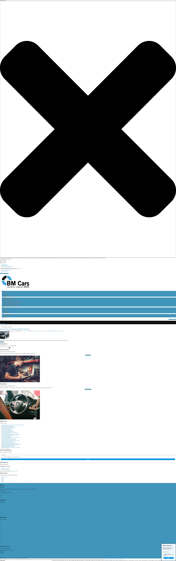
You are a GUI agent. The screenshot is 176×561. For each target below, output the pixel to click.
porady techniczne (9, 314)
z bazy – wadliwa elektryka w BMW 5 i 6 (11, 303)
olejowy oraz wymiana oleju (7, 425)
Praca (4, 508)
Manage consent (2, 560)
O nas (4, 505)
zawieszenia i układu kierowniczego (8, 427)
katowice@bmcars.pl (3, 553)
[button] (88, 129)
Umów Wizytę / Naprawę (172, 319)
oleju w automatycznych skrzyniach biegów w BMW (11, 544)
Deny (4, 268)
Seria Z (3, 481)
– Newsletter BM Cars (9, 315)
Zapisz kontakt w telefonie (5, 556)
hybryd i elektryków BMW (7, 441)
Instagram (3, 494)
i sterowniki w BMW (7, 430)
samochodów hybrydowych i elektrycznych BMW (10, 534)
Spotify (3, 467)
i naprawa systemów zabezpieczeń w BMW (9, 532)
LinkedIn (3, 497)
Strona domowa (4, 325)
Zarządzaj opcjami (4, 264)
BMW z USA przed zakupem (9, 305)
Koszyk (5, 310)
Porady (3, 313)
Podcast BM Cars (6, 514)
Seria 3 (3, 478)
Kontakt (3, 317)
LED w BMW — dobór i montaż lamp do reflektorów (11, 447)
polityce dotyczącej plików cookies (117, 559)
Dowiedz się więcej (3, 490)
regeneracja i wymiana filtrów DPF (9, 522)
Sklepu (6, 312)
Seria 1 (3, 477)
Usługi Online (4, 510)
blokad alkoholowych (6, 433)
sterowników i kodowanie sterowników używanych (12, 437)
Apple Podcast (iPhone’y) (5, 469)
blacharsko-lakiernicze (6, 438)
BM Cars (7, 295)
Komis (3, 512)
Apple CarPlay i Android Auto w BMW (9, 531)
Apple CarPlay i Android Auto (7, 428)
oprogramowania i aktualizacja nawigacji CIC (10, 521)
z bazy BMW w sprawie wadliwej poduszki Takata (12, 302)
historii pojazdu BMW (9, 300)
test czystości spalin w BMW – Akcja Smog (11, 304)
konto (5, 311)
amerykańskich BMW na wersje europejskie (10, 444)
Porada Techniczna (8, 298)
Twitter (3, 496)
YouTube (3, 495)
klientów (6, 294)
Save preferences (13, 268)
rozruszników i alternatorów (8, 431)
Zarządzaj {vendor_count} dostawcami (7, 266)
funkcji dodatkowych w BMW (8, 446)
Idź (9, 347)
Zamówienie (5, 309)
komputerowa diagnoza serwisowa (8, 429)
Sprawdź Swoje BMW (88, 389)
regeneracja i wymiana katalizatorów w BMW (10, 440)
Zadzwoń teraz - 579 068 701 (4, 273)
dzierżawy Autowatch (8, 296)
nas (4, 291)
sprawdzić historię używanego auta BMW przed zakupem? (15, 329)
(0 (7, 551)
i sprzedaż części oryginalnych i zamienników (9, 432)
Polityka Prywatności (7, 509)
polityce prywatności (108, 559)
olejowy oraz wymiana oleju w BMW (8, 542)
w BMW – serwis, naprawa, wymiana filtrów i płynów (12, 529)
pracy (5, 293)
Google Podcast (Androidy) (6, 468)
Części (5, 308)
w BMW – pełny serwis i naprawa (9, 442)
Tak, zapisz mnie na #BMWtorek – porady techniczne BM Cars (168, 555)
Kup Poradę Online (88, 355)
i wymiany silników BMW (7, 435)
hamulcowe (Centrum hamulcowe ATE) (9, 426)
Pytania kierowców (4, 476)
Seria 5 (3, 479)
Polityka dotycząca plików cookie (7, 270)
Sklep (2, 511)
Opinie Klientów (6, 506)
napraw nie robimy (5, 527)
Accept (1, 268)
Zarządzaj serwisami (5, 265)
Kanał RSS (3, 498)
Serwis (3, 290)
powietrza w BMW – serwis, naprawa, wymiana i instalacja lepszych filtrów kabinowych (16, 528)
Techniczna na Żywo (8, 299)
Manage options (7, 268)
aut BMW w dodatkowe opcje (8, 445)
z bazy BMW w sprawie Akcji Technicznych (11, 301)
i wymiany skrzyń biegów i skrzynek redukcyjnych (11, 434)
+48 (7, 552)
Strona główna (4, 503)
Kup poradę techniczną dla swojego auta (10, 513)
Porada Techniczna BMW (9, 297)
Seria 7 (3, 480)
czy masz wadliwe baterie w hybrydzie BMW (12, 306)
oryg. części (7, 307)
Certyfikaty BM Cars (7, 507)
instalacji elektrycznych (6, 436)
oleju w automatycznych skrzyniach (8, 439)
